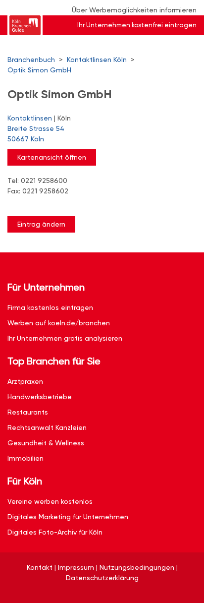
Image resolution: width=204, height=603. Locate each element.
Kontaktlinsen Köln (97, 59)
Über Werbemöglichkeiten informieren (134, 10)
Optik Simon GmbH (39, 70)
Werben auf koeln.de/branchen (58, 323)
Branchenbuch (31, 59)
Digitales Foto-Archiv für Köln (54, 532)
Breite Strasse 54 (35, 133)
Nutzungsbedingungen (137, 567)
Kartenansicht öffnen (51, 157)
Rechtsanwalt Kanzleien (47, 427)
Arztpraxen (25, 381)
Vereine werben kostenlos (50, 501)
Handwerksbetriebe (39, 397)
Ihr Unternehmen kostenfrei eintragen (137, 25)
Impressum (76, 567)
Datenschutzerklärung (102, 578)
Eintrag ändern (41, 224)
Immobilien (25, 458)
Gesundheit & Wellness (45, 443)
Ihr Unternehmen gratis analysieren (64, 338)
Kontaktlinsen (29, 118)
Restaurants (27, 412)
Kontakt (39, 567)
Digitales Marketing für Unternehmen (67, 517)
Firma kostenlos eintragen (50, 307)
